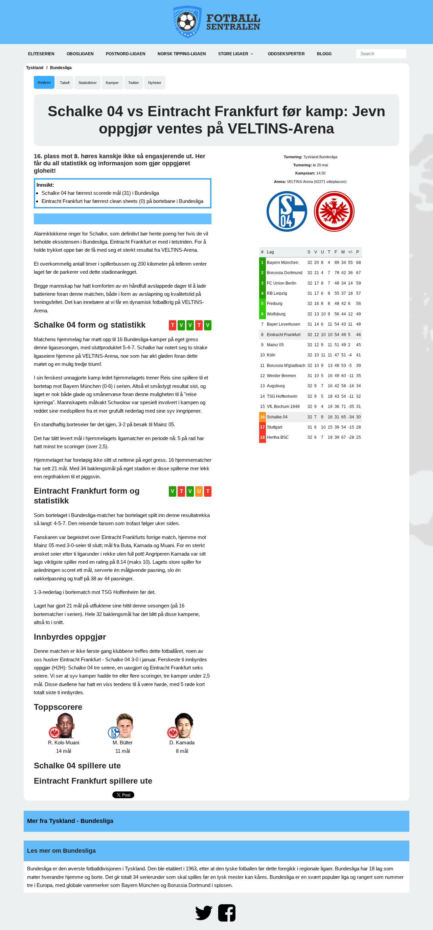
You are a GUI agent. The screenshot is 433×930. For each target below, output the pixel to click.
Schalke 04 (277, 417)
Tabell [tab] (64, 83)
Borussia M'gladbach (286, 365)
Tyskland (34, 67)
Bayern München (282, 262)
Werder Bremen (281, 375)
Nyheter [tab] (154, 83)
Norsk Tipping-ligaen (182, 53)
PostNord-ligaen (125, 53)
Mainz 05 (275, 345)
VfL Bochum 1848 (283, 406)
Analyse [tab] (44, 82)
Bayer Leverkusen (283, 324)
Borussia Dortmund (284, 272)
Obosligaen (80, 53)
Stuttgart (274, 427)
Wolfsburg (276, 314)
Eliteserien (41, 53)
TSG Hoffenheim (282, 396)
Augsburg (276, 386)
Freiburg (274, 303)
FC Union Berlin (281, 283)
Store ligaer (233, 53)
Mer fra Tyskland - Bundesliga (70, 821)
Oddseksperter (286, 53)
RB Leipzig (277, 293)
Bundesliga (61, 67)
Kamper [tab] (112, 83)
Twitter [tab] (133, 83)
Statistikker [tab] (87, 83)
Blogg (324, 53)
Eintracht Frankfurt (283, 334)
